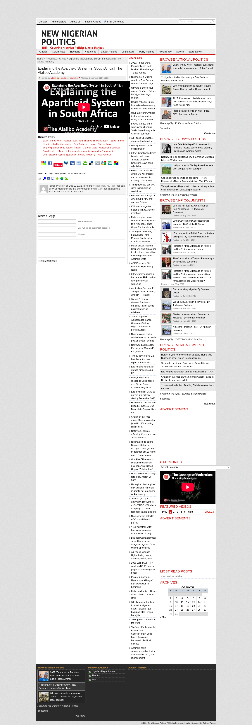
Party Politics (146, 51)
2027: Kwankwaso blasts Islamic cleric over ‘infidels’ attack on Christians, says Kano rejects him (143, 160)
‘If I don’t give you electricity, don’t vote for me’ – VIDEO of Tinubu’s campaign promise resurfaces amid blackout (143, 505)
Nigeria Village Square (103, 671)
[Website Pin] (43, 165)
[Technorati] (85, 165)
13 (193, 602)
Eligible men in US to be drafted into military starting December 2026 (143, 395)
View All (209, 512)
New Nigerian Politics (157, 723)
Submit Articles (93, 21)
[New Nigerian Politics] (78, 39)
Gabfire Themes (209, 723)
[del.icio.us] (91, 165)
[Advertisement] (126, 9)
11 (182, 602)
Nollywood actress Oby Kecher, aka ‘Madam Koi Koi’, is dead (143, 348)
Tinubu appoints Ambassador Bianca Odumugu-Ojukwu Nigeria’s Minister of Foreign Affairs (141, 323)
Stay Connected (115, 21)
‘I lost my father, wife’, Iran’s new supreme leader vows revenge (141, 530)
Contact (43, 21)
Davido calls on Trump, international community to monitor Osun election (79, 151)
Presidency (165, 51)
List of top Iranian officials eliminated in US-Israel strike (143, 594)
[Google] (103, 165)
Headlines (90, 51)
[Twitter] (66, 165)
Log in (187, 723)
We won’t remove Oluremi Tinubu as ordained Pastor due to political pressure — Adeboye (142, 306)
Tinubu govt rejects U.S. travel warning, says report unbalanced (143, 359)
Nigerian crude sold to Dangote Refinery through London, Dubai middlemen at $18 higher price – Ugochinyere (143, 448)
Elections (75, 51)
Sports (180, 51)
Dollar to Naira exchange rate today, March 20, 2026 (143, 476)
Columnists (58, 51)
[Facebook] (50, 165)
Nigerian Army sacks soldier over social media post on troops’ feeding (143, 337)
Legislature (128, 51)
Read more (209, 133)
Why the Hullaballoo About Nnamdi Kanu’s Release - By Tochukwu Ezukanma (190, 209)
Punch (95, 679)
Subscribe (165, 128)
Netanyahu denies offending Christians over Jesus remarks (143, 434)
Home (40, 58)
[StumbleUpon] (110, 165)
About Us (75, 21)
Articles (43, 51)
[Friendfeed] (78, 165)
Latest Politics (109, 51)
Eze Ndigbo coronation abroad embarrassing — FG (143, 370)
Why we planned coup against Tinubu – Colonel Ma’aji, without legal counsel (81, 147)
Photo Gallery (58, 21)
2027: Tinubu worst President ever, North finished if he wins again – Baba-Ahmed (83, 140)
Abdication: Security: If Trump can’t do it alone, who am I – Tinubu (143, 291)
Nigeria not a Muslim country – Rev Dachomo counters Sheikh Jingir (77, 144)
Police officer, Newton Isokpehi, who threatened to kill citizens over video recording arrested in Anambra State (143, 252)
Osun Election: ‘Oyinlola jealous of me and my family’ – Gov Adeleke (77, 154)
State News (195, 51)
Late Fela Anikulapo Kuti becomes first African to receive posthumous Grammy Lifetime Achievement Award (192, 147)
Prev (164, 512)
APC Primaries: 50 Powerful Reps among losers (142, 266)
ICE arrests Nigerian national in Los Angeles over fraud (143, 209)
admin (53, 78)
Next (190, 512)
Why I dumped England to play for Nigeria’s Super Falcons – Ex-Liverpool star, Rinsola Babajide (143, 609)
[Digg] (97, 165)
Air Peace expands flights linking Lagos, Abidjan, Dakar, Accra (142, 555)
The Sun (96, 675)
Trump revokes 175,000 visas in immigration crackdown (143, 188)
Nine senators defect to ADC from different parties (142, 519)
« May (163, 617)
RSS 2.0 (98, 189)
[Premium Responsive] (116, 165)
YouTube (61, 58)
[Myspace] (72, 165)
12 (187, 602)
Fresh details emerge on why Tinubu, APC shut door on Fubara (143, 199)
